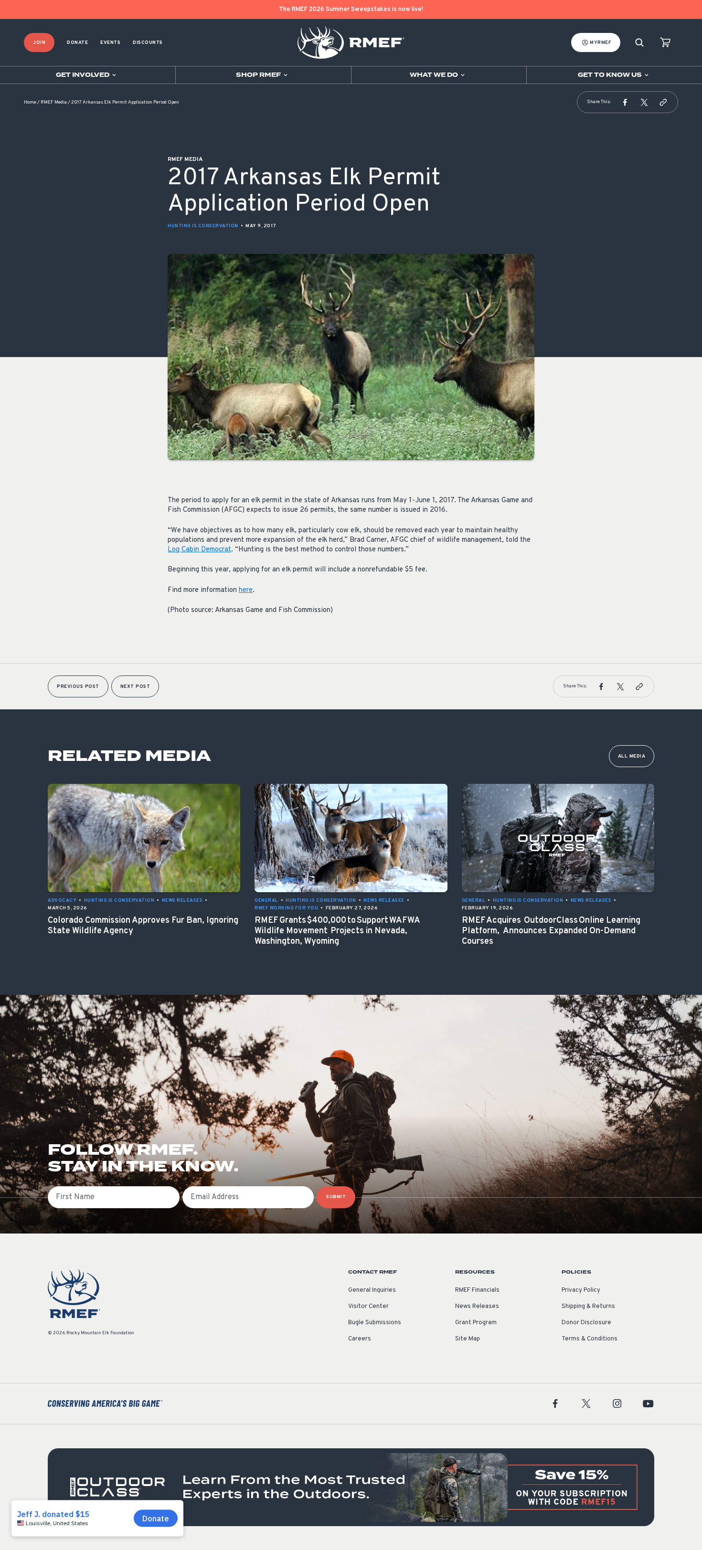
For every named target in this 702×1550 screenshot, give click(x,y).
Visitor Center (368, 1306)
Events (110, 43)
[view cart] (665, 43)
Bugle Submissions (374, 1323)
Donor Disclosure (586, 1323)
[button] (625, 102)
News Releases (477, 1306)
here (246, 590)
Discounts (148, 43)
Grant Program (476, 1323)
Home (30, 102)
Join (39, 43)
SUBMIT (336, 1197)
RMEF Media (54, 102)
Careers (359, 1339)
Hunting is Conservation (203, 226)
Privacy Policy (581, 1290)
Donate (77, 43)
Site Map (467, 1339)
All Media (632, 756)
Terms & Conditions (589, 1339)
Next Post (135, 687)
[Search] (639, 43)
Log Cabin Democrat (199, 549)
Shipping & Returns (588, 1306)
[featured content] (351, 1487)
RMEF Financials (477, 1290)
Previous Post (78, 687)
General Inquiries (372, 1290)
